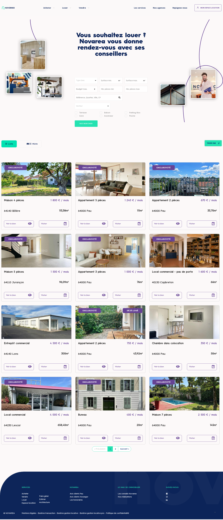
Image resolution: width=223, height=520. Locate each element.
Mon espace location (209, 8)
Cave (81, 116)
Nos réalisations (125, 497)
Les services (140, 7)
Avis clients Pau (76, 494)
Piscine (132, 116)
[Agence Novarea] (17, 8)
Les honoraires (76, 500)
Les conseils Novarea (127, 494)
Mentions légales (29, 513)
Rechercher (86, 123)
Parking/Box (134, 112)
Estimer (42, 499)
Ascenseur (108, 116)
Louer (65, 7)
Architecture (44, 502)
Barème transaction (46, 513)
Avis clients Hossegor (79, 497)
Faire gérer (44, 496)
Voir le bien (11, 224)
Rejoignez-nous (180, 7)
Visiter (44, 224)
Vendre (82, 7)
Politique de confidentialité (117, 513)
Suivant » (124, 449)
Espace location (29, 503)
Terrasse (83, 112)
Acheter (47, 7)
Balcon (107, 112)
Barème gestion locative (67, 513)
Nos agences (159, 7)
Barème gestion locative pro (92, 513)
